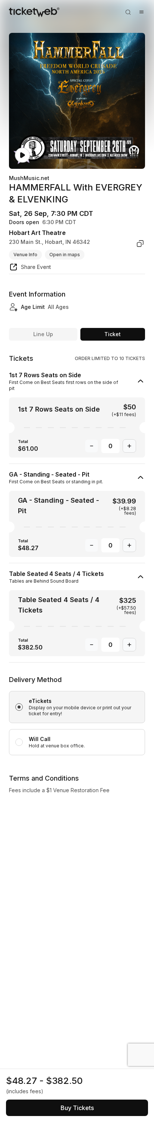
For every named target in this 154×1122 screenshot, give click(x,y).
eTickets (40, 701)
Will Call (39, 739)
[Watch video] (22, 155)
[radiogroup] (77, 715)
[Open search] (128, 12)
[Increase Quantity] (129, 446)
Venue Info (25, 254)
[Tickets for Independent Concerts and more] (34, 12)
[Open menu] (141, 12)
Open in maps (64, 254)
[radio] (77, 707)
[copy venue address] (140, 243)
